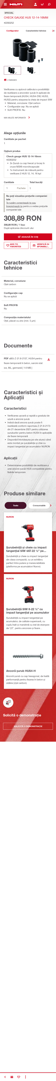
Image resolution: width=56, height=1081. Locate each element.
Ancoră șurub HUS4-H (21, 670)
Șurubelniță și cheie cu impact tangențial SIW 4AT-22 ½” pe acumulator (26, 549)
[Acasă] (16, 4)
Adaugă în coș (29, 237)
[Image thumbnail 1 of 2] (12, 70)
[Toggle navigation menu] (5, 4)
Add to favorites (15, 245)
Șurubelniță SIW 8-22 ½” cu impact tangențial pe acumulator (27, 610)
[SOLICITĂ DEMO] (11, 1077)
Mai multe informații (15, 117)
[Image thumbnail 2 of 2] (31, 70)
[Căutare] (49, 4)
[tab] (12, 30)
